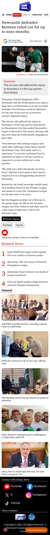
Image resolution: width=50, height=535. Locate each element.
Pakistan (37, 15)
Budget (17, 15)
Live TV (26, 15)
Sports (19, 224)
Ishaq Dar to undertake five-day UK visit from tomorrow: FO (23, 473)
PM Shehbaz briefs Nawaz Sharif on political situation (25, 399)
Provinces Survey (36, 530)
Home (9, 15)
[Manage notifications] (5, 529)
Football (7, 224)
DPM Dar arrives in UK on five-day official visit (24, 362)
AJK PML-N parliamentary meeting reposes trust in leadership (24, 325)
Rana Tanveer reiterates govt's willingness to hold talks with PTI (24, 436)
